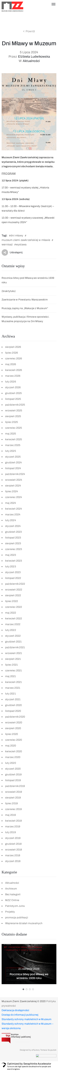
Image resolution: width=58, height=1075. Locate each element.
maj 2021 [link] (10, 676)
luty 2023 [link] (10, 566)
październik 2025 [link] (15, 404)
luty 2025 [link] (10, 451)
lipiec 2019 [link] (11, 803)
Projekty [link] (10, 911)
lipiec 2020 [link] (11, 734)
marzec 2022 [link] (12, 624)
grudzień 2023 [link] (13, 531)
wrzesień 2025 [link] (13, 410)
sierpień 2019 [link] (13, 797)
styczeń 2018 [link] (12, 861)
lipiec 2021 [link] (11, 664)
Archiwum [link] (11, 888)
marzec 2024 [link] (12, 514)
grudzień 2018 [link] (13, 843)
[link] (12, 7)
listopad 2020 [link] (13, 711)
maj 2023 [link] (10, 555)
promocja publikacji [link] (16, 917)
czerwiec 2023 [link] (13, 549)
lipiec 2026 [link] (11, 352)
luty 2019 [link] (10, 832)
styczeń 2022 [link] (13, 635)
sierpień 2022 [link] (13, 595)
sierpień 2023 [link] (13, 543)
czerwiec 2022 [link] (13, 607)
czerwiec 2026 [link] (13, 358)
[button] (23, 989)
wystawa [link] (21, 244)
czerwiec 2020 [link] (13, 739)
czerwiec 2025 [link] (13, 427)
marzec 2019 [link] (12, 826)
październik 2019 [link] (15, 786)
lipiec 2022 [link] (11, 601)
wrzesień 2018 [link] (13, 849)
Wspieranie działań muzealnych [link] (23, 923)
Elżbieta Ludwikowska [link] (34, 56)
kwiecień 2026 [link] (13, 370)
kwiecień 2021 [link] (13, 682)
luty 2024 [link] (10, 520)
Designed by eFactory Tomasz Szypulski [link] (38, 1050)
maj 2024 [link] (10, 503)
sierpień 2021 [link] (13, 659)
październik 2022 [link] (15, 583)
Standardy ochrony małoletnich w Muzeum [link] (27, 1019)
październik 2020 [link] (15, 716)
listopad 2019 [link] (13, 780)
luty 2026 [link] (10, 381)
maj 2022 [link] (10, 612)
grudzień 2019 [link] (13, 774)
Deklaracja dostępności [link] (15, 1010)
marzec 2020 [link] (12, 757)
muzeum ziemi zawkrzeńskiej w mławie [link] (26, 240)
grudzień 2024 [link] (13, 462)
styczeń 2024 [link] (13, 526)
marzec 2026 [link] (12, 375)
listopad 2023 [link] (13, 537)
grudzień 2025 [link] (13, 393)
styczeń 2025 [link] (13, 456)
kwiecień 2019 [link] (13, 820)
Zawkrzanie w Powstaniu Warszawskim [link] (25, 299)
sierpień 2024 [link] (13, 485)
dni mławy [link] (16, 235)
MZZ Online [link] (12, 900)
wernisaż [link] (7, 244)
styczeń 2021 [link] (12, 699)
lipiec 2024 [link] (11, 491)
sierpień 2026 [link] (13, 347)
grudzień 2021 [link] (13, 641)
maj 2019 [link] (10, 815)
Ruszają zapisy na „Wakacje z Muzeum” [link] (25, 308)
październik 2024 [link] (15, 474)
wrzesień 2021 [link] (13, 653)
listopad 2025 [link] (13, 399)
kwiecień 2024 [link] (13, 508)
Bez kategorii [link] (13, 894)
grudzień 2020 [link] (13, 705)
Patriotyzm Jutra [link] (15, 906)
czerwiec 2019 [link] (13, 809)
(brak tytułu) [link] (9, 291)
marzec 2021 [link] (12, 687)
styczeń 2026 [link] (13, 387)
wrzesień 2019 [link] (13, 791)
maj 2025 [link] (10, 433)
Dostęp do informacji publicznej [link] (20, 1014)
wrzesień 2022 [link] (13, 589)
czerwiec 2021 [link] (13, 670)
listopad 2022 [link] (13, 578)
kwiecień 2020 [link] (13, 751)
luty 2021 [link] (10, 693)
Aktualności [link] (31, 61)
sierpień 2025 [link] (13, 416)
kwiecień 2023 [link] (13, 560)
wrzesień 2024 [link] (13, 479)
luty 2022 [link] (10, 630)
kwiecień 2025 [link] (13, 439)
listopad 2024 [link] (13, 468)
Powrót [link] (30, 31)
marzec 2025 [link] (12, 445)
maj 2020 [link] (10, 745)
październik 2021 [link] (15, 647)
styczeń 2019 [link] (12, 838)
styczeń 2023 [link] (13, 572)
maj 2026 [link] (10, 364)
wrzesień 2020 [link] (13, 722)
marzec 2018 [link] (12, 855)
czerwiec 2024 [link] (13, 497)
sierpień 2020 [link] (13, 728)
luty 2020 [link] (10, 763)
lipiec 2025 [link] (11, 422)
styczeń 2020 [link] (13, 768)
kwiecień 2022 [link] (13, 618)
